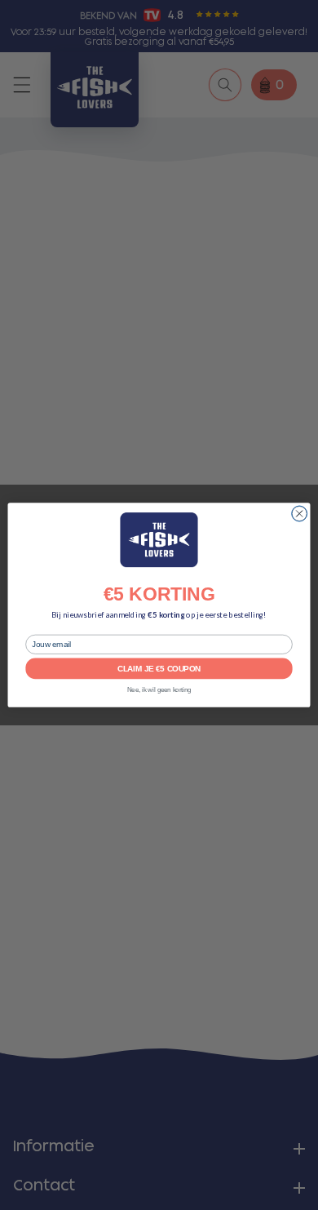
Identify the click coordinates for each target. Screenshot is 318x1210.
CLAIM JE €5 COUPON (159, 668)
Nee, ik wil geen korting (159, 690)
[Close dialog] (299, 513)
